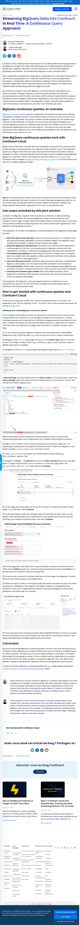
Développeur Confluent (39, 857)
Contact (47, 854)
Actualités (48, 872)
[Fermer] (75, 907)
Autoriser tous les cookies (65, 912)
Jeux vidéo (25, 879)
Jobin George (15, 47)
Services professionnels (40, 877)
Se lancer (7, 888)
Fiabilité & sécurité (48, 885)
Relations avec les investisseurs (49, 863)
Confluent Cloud (22, 35)
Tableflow (7, 879)
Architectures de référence (16, 859)
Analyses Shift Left (15, 864)
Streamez (7, 865)
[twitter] (4, 56)
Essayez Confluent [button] (62, 9)
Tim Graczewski (10, 820)
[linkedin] (14, 56)
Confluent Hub (7, 884)
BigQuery (22, 349)
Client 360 (15, 890)
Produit (7, 846)
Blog (46, 869)
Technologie (25, 876)
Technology (7, 35)
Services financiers (28, 851)
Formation (38, 872)
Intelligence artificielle (16, 870)
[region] (39, 915)
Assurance (25, 872)
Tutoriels (38, 865)
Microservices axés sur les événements (16, 879)
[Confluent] (12, 9)
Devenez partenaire (48, 880)
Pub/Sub (21, 340)
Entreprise (48, 851)
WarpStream (8, 862)
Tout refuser (65, 917)
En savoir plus (58, 3)
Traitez (6, 872)
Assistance (38, 869)
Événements (39, 881)
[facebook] (9, 56)
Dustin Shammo (16, 42)
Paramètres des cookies (65, 921)
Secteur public (26, 869)
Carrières (48, 858)
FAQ (46, 876)
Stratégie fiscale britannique (49, 892)
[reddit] (19, 56)
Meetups (38, 890)
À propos (49, 846)
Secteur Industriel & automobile (28, 861)
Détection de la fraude (16, 886)
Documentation (40, 862)
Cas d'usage (15, 847)
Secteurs (25, 846)
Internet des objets (16, 895)
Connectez (7, 869)
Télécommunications (28, 865)
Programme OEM (39, 885)
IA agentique (16, 874)
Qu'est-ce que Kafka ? (39, 852)
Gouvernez (7, 876)
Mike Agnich (46, 823)
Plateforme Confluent (7, 857)
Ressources (40, 846)
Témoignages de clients (16, 853)
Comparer (38, 893)
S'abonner (40, 772)
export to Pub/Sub (66, 349)
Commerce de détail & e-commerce (28, 855)
